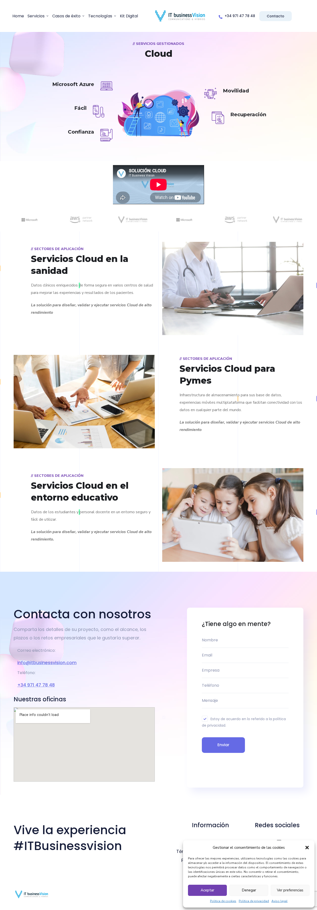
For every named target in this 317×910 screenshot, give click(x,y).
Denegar (249, 890)
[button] (307, 847)
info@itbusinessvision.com (47, 662)
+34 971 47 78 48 (36, 685)
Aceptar (207, 890)
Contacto (275, 16)
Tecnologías (100, 16)
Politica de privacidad (254, 901)
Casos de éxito (66, 16)
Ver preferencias (290, 890)
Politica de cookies (223, 901)
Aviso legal (279, 901)
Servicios (36, 16)
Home (18, 16)
